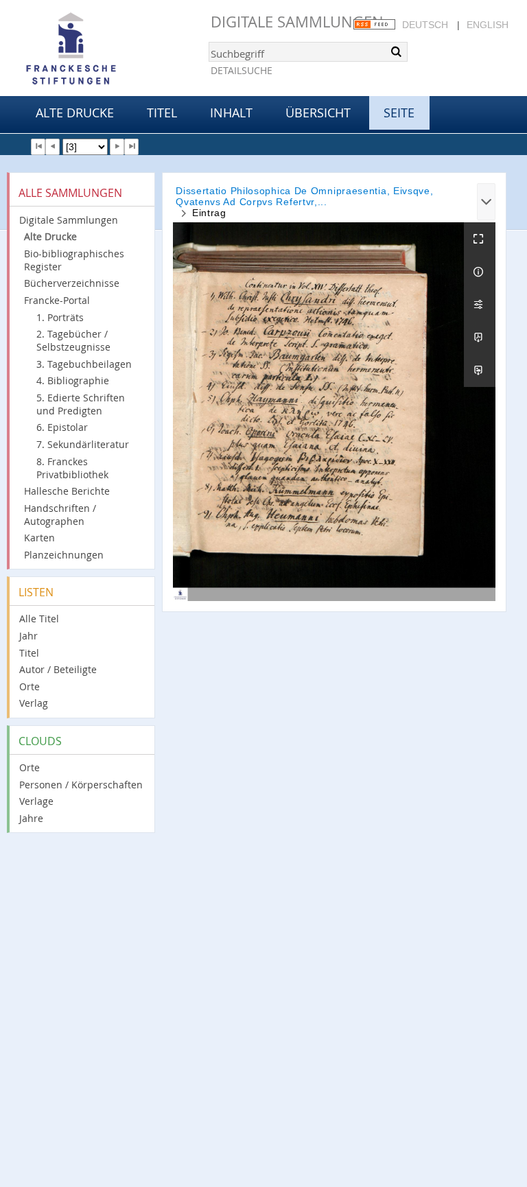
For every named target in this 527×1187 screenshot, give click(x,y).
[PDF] (479, 337)
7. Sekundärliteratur (82, 444)
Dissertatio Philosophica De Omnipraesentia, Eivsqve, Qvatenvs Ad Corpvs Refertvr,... (304, 196)
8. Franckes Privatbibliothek (72, 468)
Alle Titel (39, 618)
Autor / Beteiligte (58, 669)
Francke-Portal (57, 300)
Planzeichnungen (64, 554)
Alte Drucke (75, 112)
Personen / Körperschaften (81, 784)
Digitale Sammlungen (297, 22)
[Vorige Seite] (52, 147)
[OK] (396, 51)
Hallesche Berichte (67, 490)
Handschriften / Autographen (60, 515)
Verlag (33, 702)
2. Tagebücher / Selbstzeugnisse (73, 340)
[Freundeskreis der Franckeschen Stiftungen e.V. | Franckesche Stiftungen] (110, 49)
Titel (162, 112)
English (487, 24)
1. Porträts (60, 317)
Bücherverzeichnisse (71, 283)
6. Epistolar (62, 427)
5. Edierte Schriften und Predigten (80, 404)
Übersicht (318, 112)
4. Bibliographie (72, 380)
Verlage (36, 801)
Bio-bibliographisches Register (74, 260)
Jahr (28, 635)
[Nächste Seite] (117, 147)
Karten (39, 537)
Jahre (31, 818)
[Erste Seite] (38, 147)
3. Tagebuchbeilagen (84, 364)
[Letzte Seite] (131, 147)
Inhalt (231, 112)
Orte (29, 686)
